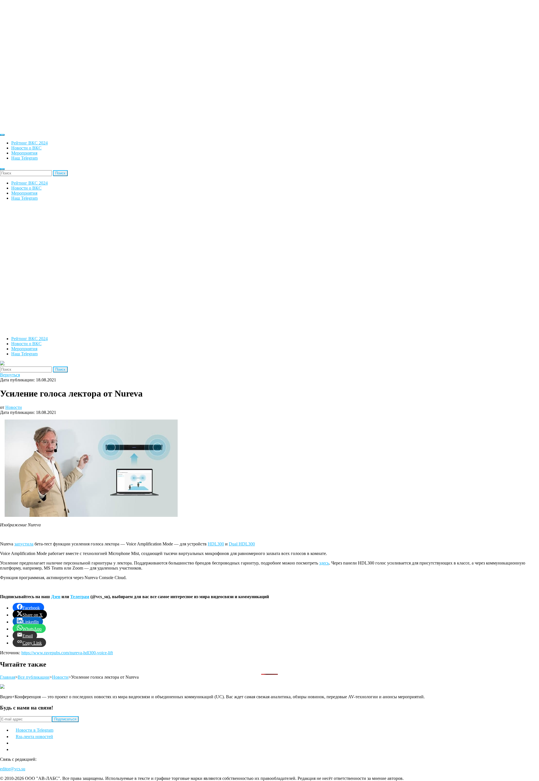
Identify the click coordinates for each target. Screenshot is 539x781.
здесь (324, 563)
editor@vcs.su (12, 768)
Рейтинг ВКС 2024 (29, 142)
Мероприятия (24, 153)
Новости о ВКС (26, 148)
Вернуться (10, 374)
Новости (13, 407)
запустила (23, 544)
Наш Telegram (24, 158)
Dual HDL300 (242, 544)
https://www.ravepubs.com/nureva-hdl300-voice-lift (67, 652)
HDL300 (216, 544)
